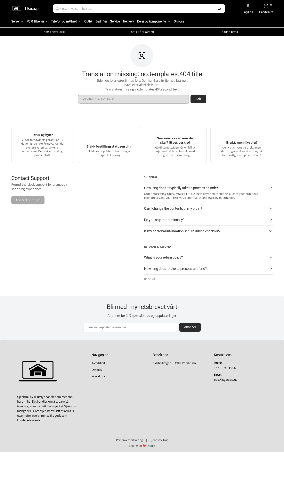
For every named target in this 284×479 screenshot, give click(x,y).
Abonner (190, 327)
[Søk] (219, 8)
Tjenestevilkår (159, 440)
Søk (198, 99)
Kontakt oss (99, 376)
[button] (248, 8)
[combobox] (139, 8)
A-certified (98, 363)
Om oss (97, 370)
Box (152, 446)
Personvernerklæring (129, 440)
